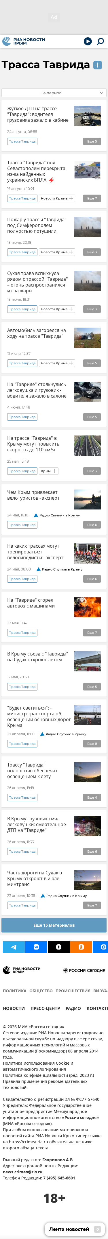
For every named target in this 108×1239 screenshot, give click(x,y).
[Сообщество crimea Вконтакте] (36, 947)
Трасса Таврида (45, 64)
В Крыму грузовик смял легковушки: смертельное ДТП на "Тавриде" (36, 824)
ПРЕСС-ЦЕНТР (45, 1009)
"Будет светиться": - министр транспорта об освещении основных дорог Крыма (39, 716)
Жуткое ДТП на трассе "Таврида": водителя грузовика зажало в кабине (38, 114)
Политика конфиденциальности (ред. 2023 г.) (48, 1075)
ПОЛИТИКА (14, 991)
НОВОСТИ (14, 1009)
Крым (46, 471)
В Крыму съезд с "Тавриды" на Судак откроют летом (37, 657)
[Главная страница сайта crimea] (23, 41)
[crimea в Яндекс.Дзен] (59, 947)
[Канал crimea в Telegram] (14, 947)
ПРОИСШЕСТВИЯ (73, 991)
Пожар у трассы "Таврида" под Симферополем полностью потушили (37, 225)
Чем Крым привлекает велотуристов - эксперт (33, 495)
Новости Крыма (54, 198)
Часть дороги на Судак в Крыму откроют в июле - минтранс (34, 878)
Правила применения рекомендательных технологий (45, 1085)
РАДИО (73, 1009)
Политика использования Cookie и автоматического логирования (38, 1066)
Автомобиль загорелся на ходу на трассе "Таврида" (36, 333)
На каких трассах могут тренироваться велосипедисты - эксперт (35, 552)
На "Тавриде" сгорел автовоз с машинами (31, 603)
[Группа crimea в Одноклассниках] (81, 947)
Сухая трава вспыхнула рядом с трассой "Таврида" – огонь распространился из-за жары (37, 282)
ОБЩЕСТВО (41, 991)
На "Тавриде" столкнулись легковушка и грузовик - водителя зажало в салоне (37, 390)
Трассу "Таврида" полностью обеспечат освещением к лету (32, 771)
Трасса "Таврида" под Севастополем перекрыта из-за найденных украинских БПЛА (36, 171)
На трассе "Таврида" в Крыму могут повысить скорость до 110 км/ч (33, 444)
